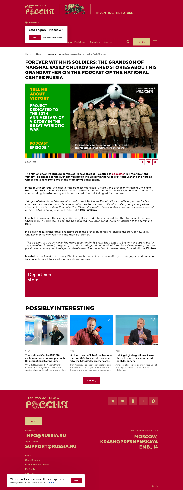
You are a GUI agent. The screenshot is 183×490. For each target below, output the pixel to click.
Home (28, 54)
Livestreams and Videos (37, 464)
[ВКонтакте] (148, 162)
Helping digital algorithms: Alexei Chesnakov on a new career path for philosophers (135, 358)
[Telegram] (142, 162)
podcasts (118, 173)
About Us (108, 42)
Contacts (30, 473)
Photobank (79, 42)
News (38, 54)
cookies (51, 482)
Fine (76, 481)
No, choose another (52, 37)
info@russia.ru (45, 435)
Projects (94, 42)
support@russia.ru (47, 446)
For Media (30, 469)
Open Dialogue (32, 460)
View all (90, 380)
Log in (142, 42)
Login (33, 421)
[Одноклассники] (155, 162)
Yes (34, 37)
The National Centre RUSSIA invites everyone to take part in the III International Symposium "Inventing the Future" (45, 358)
